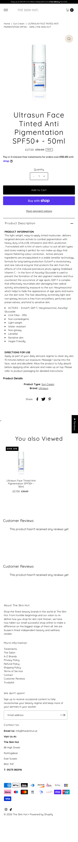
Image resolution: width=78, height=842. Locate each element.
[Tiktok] (11, 809)
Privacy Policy (12, 659)
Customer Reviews (14, 678)
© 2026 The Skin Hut (16, 814)
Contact (8, 674)
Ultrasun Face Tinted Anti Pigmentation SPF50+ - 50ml (21, 483)
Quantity (39, 169)
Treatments (10, 648)
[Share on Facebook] (37, 399)
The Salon (9, 652)
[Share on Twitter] (43, 399)
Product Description (20, 223)
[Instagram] (6, 809)
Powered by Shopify (41, 814)
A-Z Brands (10, 656)
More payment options (39, 210)
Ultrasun (43, 388)
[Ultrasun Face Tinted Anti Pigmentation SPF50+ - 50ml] (21, 462)
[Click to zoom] (69, 39)
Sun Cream (18, 23)
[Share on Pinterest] (49, 399)
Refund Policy (12, 663)
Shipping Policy (12, 667)
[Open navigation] (6, 10)
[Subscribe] (62, 715)
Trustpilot (9, 682)
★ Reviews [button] (74, 424)
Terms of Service (13, 671)
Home (7, 23)
